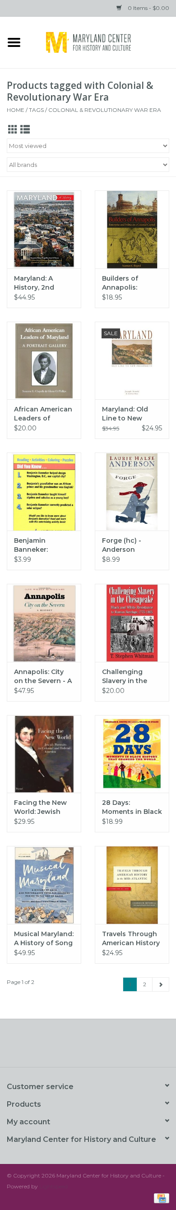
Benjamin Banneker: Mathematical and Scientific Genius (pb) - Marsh (37, 545)
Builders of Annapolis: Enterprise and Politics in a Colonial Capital (128, 283)
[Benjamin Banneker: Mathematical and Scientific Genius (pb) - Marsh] (44, 492)
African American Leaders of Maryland (43, 414)
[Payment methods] (160, 1197)
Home (15, 109)
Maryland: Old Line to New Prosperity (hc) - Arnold (129, 414)
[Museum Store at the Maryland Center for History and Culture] (102, 41)
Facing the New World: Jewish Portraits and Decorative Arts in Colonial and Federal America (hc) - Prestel (44, 807)
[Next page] (161, 984)
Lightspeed (53, 1186)
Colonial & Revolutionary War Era (104, 109)
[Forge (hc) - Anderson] (132, 492)
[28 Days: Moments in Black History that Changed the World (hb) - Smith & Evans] (132, 754)
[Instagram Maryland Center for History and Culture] (104, 1046)
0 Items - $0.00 (147, 8)
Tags (36, 109)
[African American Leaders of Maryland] (44, 361)
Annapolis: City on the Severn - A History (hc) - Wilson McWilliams (43, 676)
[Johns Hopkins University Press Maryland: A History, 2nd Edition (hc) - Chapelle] (44, 229)
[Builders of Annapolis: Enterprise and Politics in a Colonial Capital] (132, 229)
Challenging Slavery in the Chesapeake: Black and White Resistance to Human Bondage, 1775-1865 (131, 676)
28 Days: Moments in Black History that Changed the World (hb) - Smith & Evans (132, 807)
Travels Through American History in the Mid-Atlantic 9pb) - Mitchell (131, 938)
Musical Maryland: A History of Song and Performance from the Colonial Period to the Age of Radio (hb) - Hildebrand (44, 938)
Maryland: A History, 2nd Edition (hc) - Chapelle (35, 283)
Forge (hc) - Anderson (121, 545)
